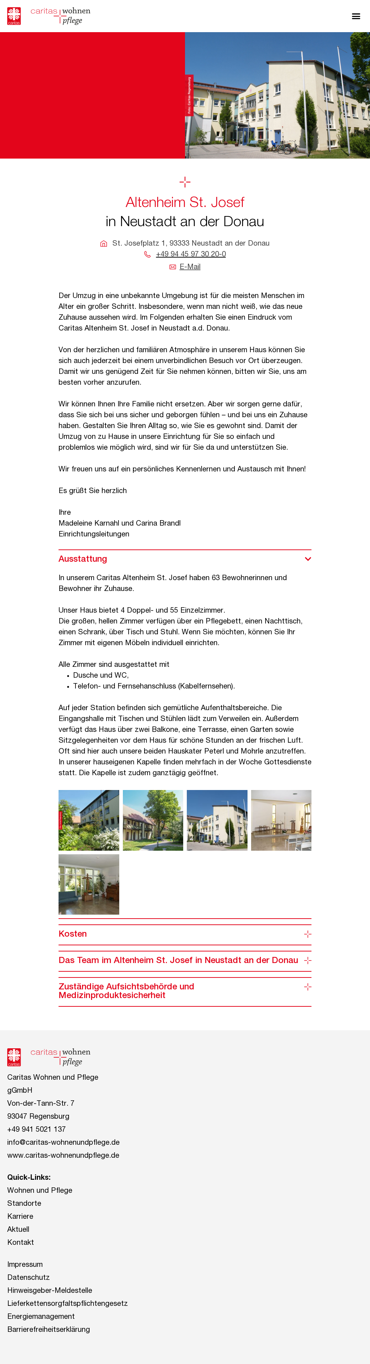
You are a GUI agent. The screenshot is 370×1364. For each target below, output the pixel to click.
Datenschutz (28, 1278)
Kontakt (20, 1243)
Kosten (73, 935)
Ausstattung (83, 560)
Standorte (24, 1204)
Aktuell (18, 1230)
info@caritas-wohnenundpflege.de (63, 1143)
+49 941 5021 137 (36, 1130)
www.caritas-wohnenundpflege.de (63, 1156)
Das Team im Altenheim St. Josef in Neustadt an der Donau (178, 961)
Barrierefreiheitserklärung (48, 1330)
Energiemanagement (41, 1317)
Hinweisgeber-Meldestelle (49, 1291)
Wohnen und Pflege (39, 1191)
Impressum (25, 1265)
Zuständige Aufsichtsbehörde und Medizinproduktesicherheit (126, 992)
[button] (356, 16)
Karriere (20, 1217)
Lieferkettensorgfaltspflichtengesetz (67, 1304)
